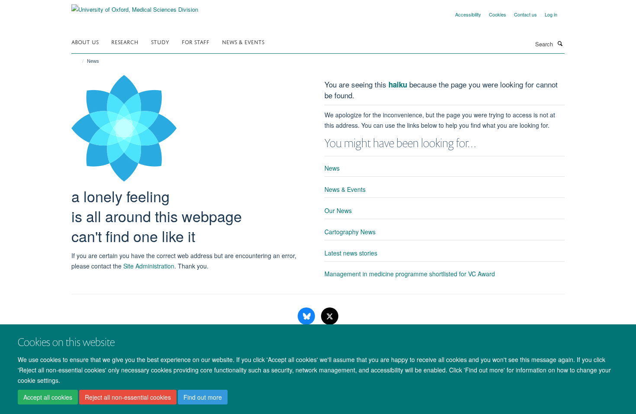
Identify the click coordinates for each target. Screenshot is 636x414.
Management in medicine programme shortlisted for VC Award (409, 273)
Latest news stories (350, 253)
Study (160, 41)
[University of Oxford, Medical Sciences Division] (134, 6)
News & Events (243, 41)
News (332, 168)
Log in (551, 14)
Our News (338, 210)
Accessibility (468, 14)
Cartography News (350, 231)
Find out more (202, 397)
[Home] (79, 61)
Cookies (497, 14)
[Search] (560, 43)
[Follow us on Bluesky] (307, 316)
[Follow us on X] (329, 316)
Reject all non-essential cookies (128, 397)
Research (124, 41)
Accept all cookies (47, 397)
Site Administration (148, 266)
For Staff (195, 41)
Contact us (525, 14)
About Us (85, 41)
